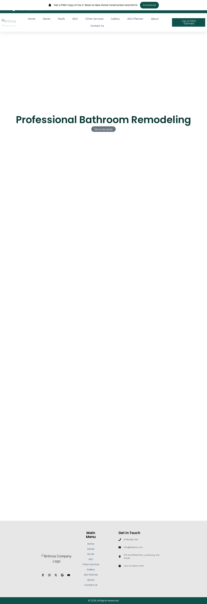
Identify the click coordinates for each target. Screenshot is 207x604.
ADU (75, 18)
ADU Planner (135, 18)
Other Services (94, 18)
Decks (46, 18)
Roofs (61, 18)
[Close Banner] (204, 5)
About (155, 18)
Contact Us (97, 25)
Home (31, 18)
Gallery (115, 18)
